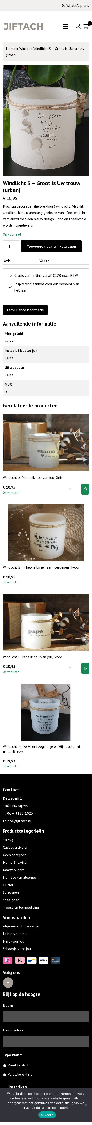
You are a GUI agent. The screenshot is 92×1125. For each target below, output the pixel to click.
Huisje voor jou (15, 933)
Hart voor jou (13, 941)
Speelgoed (11, 899)
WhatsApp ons (77, 5)
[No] (86, 1104)
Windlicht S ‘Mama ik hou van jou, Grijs (33, 477)
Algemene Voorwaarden (21, 926)
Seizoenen (11, 892)
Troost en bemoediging (21, 907)
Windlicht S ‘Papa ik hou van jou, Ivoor (32, 656)
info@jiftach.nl (19, 820)
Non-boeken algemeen (21, 877)
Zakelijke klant (18, 1065)
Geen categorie (15, 854)
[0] (86, 26)
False (9, 341)
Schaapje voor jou (17, 948)
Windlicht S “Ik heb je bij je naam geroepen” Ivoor (41, 567)
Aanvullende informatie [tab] (25, 310)
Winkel (24, 48)
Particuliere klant (20, 1074)
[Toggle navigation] (65, 26)
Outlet (8, 884)
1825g (8, 839)
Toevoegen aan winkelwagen (51, 246)
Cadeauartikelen (15, 847)
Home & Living (15, 862)
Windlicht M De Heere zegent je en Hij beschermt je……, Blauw (41, 748)
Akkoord (47, 1115)
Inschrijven (18, 1086)
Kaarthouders (13, 869)
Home (11, 48)
